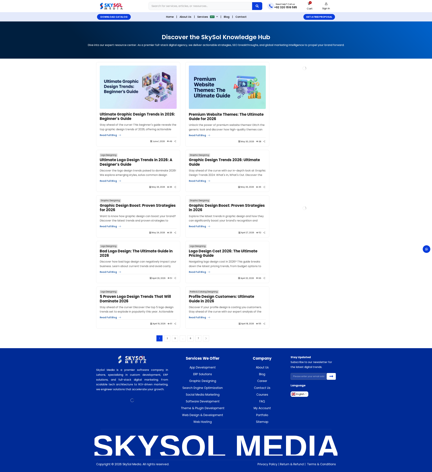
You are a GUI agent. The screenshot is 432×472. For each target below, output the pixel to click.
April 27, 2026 (247, 232)
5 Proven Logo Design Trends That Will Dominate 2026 (135, 298)
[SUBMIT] (331, 376)
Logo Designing (108, 155)
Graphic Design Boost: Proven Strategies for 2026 (138, 207)
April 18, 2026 (247, 323)
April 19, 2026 (159, 323)
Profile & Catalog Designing (204, 291)
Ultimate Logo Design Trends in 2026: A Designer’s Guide (136, 162)
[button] (309, 6)
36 (171, 186)
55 (260, 323)
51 (171, 278)
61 (171, 323)
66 (260, 278)
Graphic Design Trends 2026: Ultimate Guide (224, 162)
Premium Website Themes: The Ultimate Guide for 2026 (226, 116)
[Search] (257, 6)
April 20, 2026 (247, 278)
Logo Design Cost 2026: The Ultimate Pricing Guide (223, 253)
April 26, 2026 (159, 278)
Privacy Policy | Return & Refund (281, 464)
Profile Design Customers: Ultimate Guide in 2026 (221, 298)
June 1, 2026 (159, 141)
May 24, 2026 (158, 232)
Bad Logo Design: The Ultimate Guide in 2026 (136, 253)
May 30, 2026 (247, 141)
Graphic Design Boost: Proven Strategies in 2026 (227, 207)
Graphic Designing (199, 155)
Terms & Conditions (321, 464)
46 (260, 186)
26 (171, 232)
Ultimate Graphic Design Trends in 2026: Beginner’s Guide (137, 116)
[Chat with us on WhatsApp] (426, 249)
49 (170, 141)
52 (260, 232)
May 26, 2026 (158, 186)
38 (260, 141)
